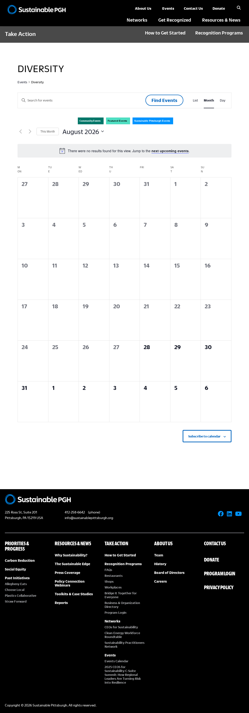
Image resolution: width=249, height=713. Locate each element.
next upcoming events (170, 150)
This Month (47, 131)
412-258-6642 (75, 512)
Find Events (164, 100)
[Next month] (30, 131)
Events (22, 82)
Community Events (90, 120)
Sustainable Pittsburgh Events (152, 120)
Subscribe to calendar (204, 436)
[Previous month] (20, 131)
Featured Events (117, 120)
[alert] (124, 151)
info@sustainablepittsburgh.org (89, 518)
